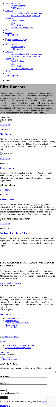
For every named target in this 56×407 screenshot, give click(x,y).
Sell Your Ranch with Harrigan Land (26, 13)
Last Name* (5, 383)
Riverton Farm (7, 199)
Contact (8, 32)
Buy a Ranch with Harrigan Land (25, 15)
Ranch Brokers (17, 20)
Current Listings (18, 6)
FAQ (13, 23)
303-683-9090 (11, 35)
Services (9, 10)
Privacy (45, 402)
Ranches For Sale (12, 318)
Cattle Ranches (11, 327)
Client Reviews (17, 25)
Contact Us (4, 353)
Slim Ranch (5, 134)
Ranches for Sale (12, 3)
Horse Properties (11, 325)
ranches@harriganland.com (10, 359)
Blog (7, 30)
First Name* (5, 376)
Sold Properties (17, 8)
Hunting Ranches (11, 321)
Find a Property (6, 314)
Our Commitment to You (10, 283)
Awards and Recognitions (22, 28)
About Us (9, 18)
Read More (5, 124)
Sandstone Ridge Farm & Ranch (15, 233)
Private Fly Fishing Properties (17, 323)
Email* (3, 391)
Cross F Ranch (7, 168)
